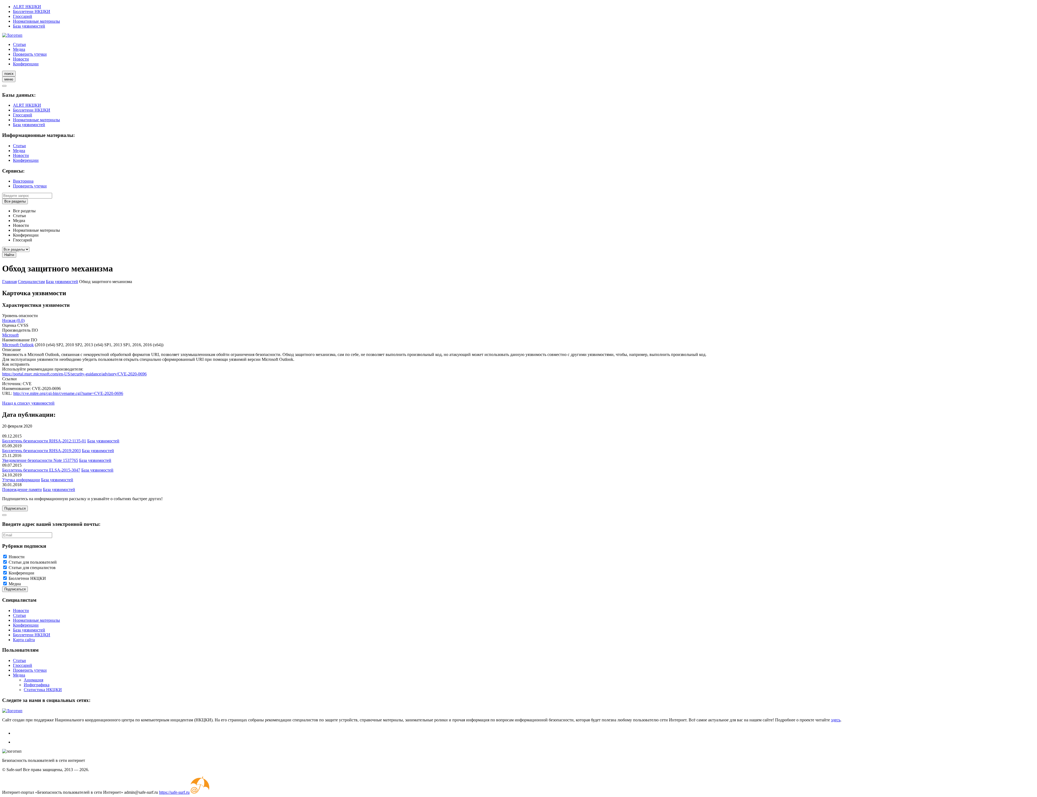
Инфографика (36, 684)
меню (8, 79)
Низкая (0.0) (13, 320)
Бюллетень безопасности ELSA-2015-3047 (41, 470)
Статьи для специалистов (32, 567)
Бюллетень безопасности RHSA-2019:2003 (41, 450)
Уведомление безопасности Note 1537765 (40, 460)
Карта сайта (24, 639)
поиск (9, 74)
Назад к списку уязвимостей (28, 403)
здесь (835, 720)
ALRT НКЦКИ (27, 6)
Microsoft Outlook (18, 344)
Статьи (19, 44)
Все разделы (15, 201)
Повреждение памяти (22, 489)
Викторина (23, 181)
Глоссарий (22, 16)
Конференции (26, 64)
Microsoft (10, 335)
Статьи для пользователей (33, 562)
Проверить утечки (30, 54)
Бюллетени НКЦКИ (31, 11)
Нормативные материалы (36, 21)
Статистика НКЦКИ (43, 689)
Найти (9, 255)
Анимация (33, 680)
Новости (21, 59)
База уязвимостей (29, 26)
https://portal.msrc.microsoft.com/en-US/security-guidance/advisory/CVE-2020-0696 (74, 374)
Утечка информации (21, 479)
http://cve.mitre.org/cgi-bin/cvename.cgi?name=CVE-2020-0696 (68, 393)
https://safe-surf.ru (174, 792)
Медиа (19, 49)
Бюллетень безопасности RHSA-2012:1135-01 (44, 441)
